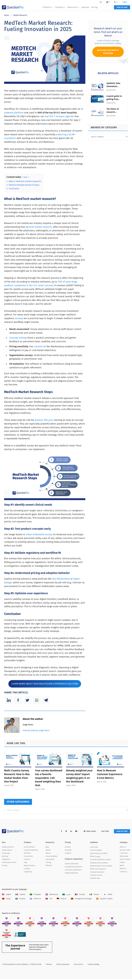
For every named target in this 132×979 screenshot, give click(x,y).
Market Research (20, 15)
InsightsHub (28, 872)
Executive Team (125, 850)
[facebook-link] (61, 831)
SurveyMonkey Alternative (73, 867)
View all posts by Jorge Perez (36, 730)
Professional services (9, 862)
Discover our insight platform (108, 52)
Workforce (27, 853)
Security (4, 865)
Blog (47, 847)
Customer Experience (31, 850)
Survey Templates (51, 856)
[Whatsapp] (36, 700)
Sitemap (49, 964)
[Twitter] (27, 700)
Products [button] (47, 7)
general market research (39, 226)
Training (48, 862)
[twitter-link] (66, 831)
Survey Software (29, 847)
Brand (122, 865)
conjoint (38, 346)
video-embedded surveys (39, 534)
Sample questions (8, 847)
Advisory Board (125, 859)
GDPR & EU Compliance (98, 869)
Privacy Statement (62, 964)
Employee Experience (97, 872)
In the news (123, 853)
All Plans (68, 847)
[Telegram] (46, 700)
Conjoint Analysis (96, 850)
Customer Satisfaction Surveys (100, 859)
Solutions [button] (59, 7)
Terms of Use (78, 964)
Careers (122, 862)
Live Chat (105, 831)
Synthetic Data (95, 878)
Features (85, 7)
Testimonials (124, 856)
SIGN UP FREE (122, 7)
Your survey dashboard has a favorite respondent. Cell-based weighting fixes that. (48, 778)
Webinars (49, 865)
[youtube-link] (76, 831)
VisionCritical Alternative (73, 870)
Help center (91, 831)
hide (25, 177)
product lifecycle (44, 420)
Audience (27, 859)
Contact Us (123, 872)
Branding (5, 856)
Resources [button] (72, 7)
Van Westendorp (61, 578)
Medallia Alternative (71, 873)
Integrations (6, 859)
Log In (125, 2)
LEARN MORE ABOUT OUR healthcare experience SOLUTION (44, 684)
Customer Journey (96, 875)
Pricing (94, 7)
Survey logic (6, 853)
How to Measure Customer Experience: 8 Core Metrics (110, 774)
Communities (28, 856)
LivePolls (27, 869)
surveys (19, 318)
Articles (48, 850)
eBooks (48, 853)
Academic (68, 853)
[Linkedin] (9, 700)
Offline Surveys (95, 856)
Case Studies (50, 859)
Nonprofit (68, 850)
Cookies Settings (93, 964)
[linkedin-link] (71, 831)
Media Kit (123, 868)
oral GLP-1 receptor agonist (58, 116)
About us (123, 847)
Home (6, 15)
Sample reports (7, 850)
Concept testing (17, 337)
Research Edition (29, 866)
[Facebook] (18, 700)
